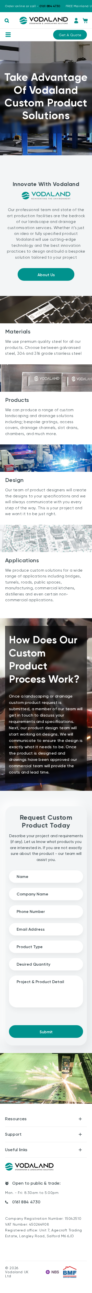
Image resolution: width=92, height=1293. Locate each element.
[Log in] (76, 20)
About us (46, 275)
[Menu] (8, 34)
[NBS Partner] (52, 1272)
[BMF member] (69, 1272)
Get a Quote (70, 35)
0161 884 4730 (26, 1202)
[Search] (6, 20)
